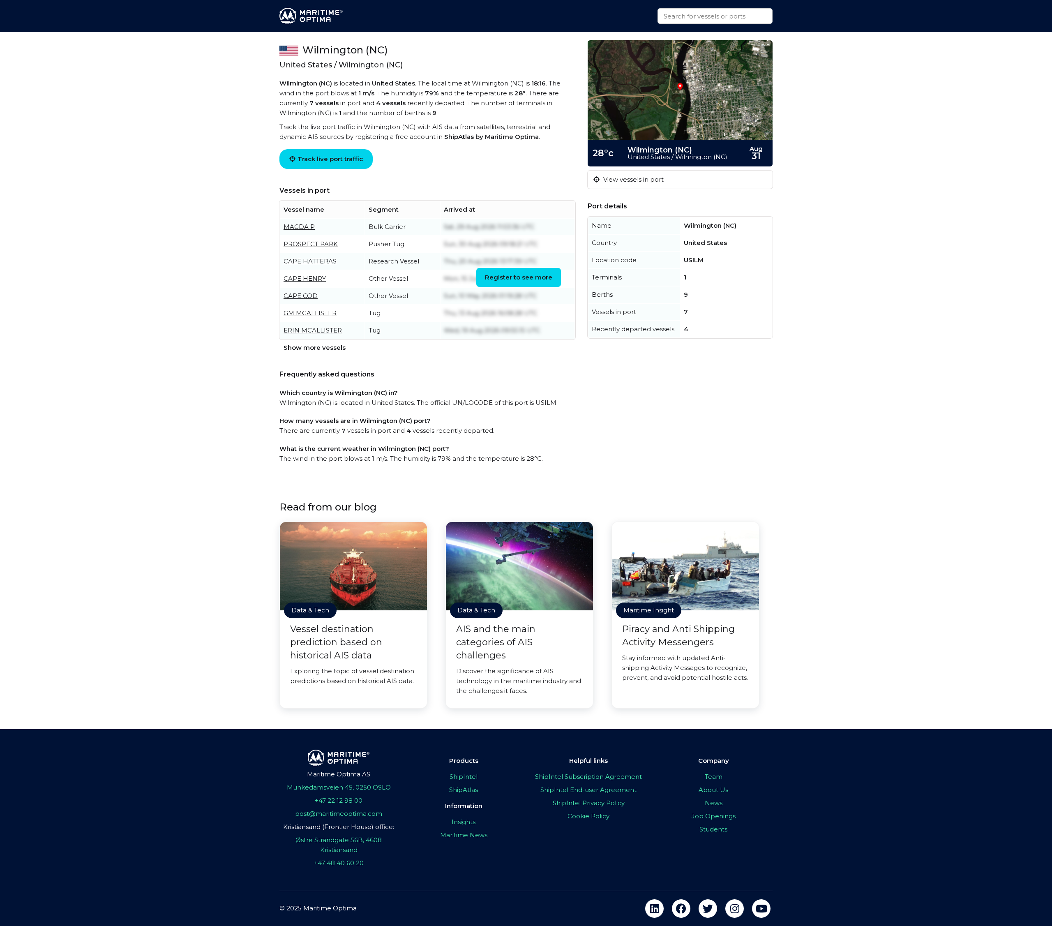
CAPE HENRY (305, 278)
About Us (713, 790)
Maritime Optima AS (338, 774)
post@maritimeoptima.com (338, 813)
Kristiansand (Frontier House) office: (338, 827)
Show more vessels (315, 347)
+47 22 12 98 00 (338, 800)
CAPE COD (301, 296)
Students (713, 829)
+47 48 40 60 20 (339, 863)
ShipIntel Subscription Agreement (588, 777)
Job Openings (714, 816)
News (713, 803)
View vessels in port (633, 179)
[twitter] (708, 908)
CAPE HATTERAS (310, 261)
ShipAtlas (463, 790)
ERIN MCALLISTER (313, 330)
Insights (463, 822)
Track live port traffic (330, 159)
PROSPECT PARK (311, 244)
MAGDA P (299, 227)
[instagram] (734, 908)
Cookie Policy (588, 816)
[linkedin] (654, 908)
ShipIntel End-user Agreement (588, 790)
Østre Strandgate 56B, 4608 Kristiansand (338, 845)
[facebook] (681, 908)
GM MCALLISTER (310, 313)
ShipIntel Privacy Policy (589, 803)
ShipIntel (464, 777)
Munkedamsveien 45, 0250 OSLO (339, 787)
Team (713, 777)
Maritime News (463, 835)
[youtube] (761, 908)
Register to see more (518, 277)
